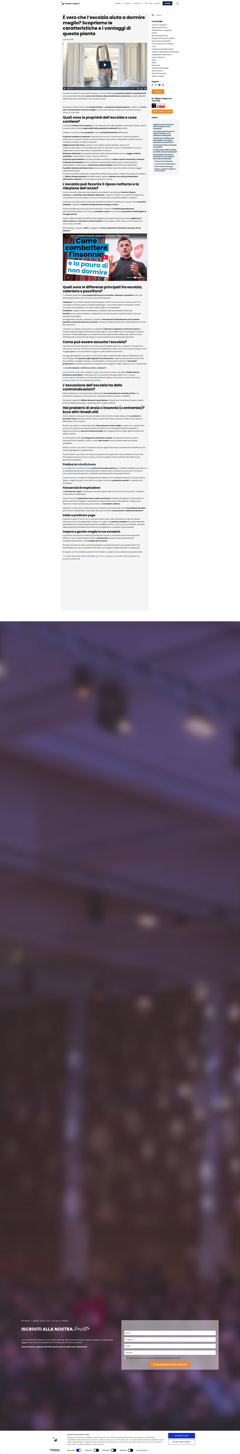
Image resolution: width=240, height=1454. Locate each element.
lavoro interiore (158, 57)
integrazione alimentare (162, 54)
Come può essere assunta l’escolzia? (164, 146)
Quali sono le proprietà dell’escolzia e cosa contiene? (163, 127)
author (154, 33)
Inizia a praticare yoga (163, 166)
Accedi (167, 3)
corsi (154, 46)
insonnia (136, 148)
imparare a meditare (77, 478)
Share (158, 91)
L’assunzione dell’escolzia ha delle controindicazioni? (165, 151)
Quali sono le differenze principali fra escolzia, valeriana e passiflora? (163, 140)
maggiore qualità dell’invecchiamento (107, 351)
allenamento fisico (159, 27)
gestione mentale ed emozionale (165, 52)
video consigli (158, 76)
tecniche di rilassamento (124, 491)
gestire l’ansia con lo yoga (84, 519)
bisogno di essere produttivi (163, 38)
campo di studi (99, 372)
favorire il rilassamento (112, 136)
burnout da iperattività (161, 41)
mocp (154, 60)
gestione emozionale (74, 535)
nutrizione (156, 65)
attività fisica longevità (161, 30)
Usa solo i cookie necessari (182, 1442)
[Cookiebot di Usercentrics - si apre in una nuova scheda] (55, 1450)
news (154, 62)
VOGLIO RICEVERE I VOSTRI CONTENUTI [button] (170, 1364)
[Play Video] (64, 88)
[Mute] (138, 88)
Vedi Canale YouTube (162, 111)
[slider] (103, 88)
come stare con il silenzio (163, 44)
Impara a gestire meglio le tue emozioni (165, 170)
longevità (130, 349)
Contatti (157, 3)
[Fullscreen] (145, 88)
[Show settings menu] (141, 88)
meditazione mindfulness (75, 468)
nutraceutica (70, 372)
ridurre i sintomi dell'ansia (97, 156)
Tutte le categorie (159, 25)
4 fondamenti (86, 349)
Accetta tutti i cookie (181, 1435)
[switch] (96, 1450)
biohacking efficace (160, 35)
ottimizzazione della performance (160, 69)
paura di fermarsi (159, 73)
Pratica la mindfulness (163, 161)
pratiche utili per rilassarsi (92, 457)
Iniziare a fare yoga (116, 524)
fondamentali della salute (162, 49)
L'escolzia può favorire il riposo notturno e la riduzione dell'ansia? (163, 133)
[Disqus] (105, 585)
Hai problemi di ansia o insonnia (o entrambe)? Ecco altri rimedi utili (163, 157)
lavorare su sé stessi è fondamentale (84, 447)
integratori (104, 331)
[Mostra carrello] (177, 3)
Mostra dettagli (142, 1450)
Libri (146, 3)
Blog (151, 3)
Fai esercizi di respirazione (165, 164)
